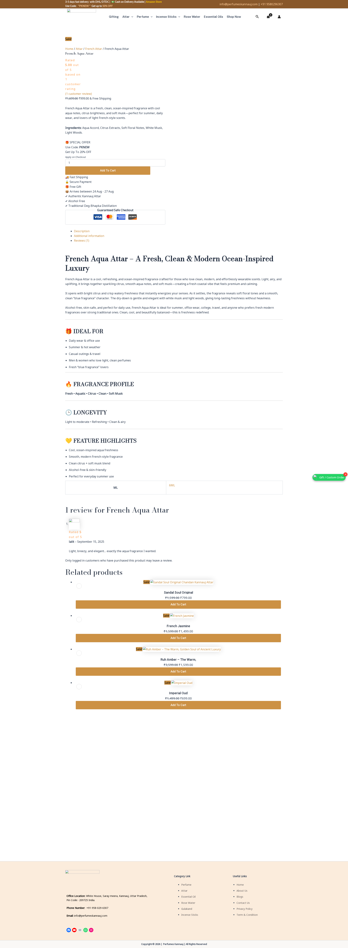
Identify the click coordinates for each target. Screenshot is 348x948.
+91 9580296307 (272, 4)
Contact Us (243, 902)
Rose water (192, 16)
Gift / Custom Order (332, 477)
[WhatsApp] (85, 930)
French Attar (93, 49)
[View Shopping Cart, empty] (268, 16)
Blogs (240, 896)
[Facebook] (69, 930)
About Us (242, 890)
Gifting (114, 16)
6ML (172, 485)
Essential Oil (188, 896)
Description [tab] (82, 231)
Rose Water (188, 902)
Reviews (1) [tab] (81, 241)
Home (69, 49)
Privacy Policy (244, 908)
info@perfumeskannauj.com (238, 4)
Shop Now (234, 16)
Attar (126, 16)
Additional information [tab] (89, 236)
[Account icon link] (279, 16)
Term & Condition (247, 914)
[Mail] (80, 930)
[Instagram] (91, 930)
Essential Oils (213, 16)
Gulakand (186, 908)
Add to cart (108, 170)
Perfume (143, 16)
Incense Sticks (166, 16)
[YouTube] (74, 930)
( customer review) (78, 94)
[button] (131, 17)
